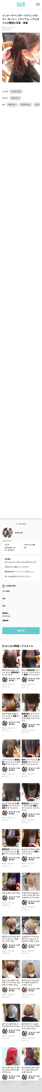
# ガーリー (15, 98)
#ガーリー (12, 104)
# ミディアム (16, 91)
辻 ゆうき (19, 537)
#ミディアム (25, 104)
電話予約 (21, 635)
